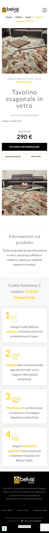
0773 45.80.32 (24, 82)
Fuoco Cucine (23, 510)
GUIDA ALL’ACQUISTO (13, 156)
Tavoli (19, 121)
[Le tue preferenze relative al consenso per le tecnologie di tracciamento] (4, 528)
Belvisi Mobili (7, 510)
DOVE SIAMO (36, 156)
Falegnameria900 (40, 510)
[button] (44, 10)
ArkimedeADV (35, 521)
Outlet (13, 121)
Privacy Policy (25, 526)
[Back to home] (11, 10)
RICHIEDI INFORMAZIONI (24, 146)
